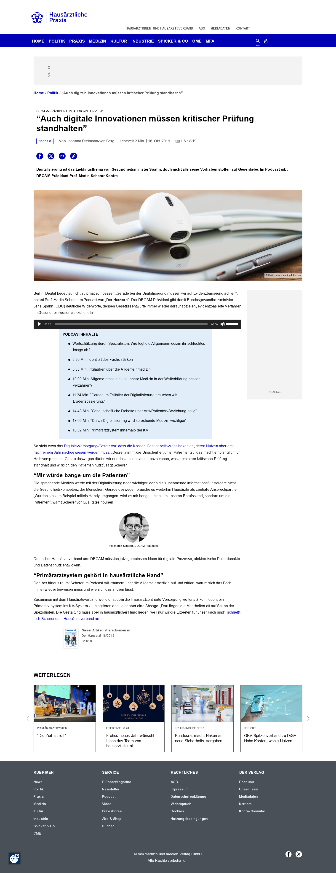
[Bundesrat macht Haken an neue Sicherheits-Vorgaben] (202, 718)
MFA (210, 41)
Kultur (118, 41)
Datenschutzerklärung (188, 797)
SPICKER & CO (173, 41)
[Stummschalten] (222, 324)
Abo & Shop (112, 819)
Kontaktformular (252, 811)
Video (107, 804)
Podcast (44, 141)
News (38, 782)
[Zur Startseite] (59, 17)
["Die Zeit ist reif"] (65, 718)
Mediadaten (220, 28)
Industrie (142, 41)
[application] (137, 324)
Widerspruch (181, 804)
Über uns (246, 782)
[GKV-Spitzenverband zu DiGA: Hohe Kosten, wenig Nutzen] (271, 718)
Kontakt (243, 28)
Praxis (77, 41)
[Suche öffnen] (258, 42)
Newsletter (111, 789)
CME (196, 41)
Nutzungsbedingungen (189, 819)
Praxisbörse (112, 811)
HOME (38, 41)
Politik (57, 41)
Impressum (180, 789)
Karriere (245, 804)
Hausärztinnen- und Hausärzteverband (159, 28)
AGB (174, 782)
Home (39, 93)
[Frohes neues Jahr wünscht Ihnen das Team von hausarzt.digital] (134, 718)
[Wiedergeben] (39, 324)
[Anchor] (132, 475)
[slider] (232, 324)
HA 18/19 (188, 141)
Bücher (108, 826)
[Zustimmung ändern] (14, 858)
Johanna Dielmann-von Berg (90, 141)
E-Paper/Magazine (116, 782)
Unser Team (249, 789)
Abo (202, 28)
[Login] (266, 42)
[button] (308, 719)
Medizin (97, 41)
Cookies (177, 811)
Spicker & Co (44, 826)
